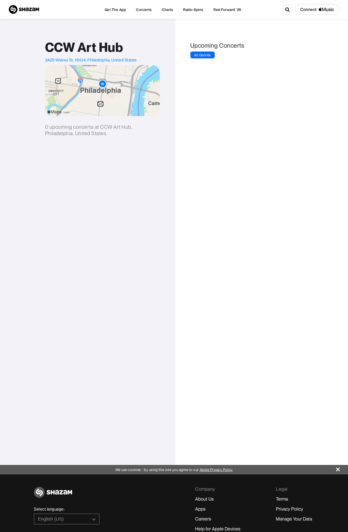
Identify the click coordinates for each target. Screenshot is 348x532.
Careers (203, 519)
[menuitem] (115, 10)
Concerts (144, 9)
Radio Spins (193, 9)
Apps (200, 509)
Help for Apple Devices (217, 528)
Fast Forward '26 (227, 9)
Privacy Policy (289, 509)
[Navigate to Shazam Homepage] (24, 9)
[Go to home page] (53, 495)
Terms (282, 499)
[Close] (342, 468)
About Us (204, 499)
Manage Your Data (294, 519)
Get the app (115, 9)
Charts (167, 9)
